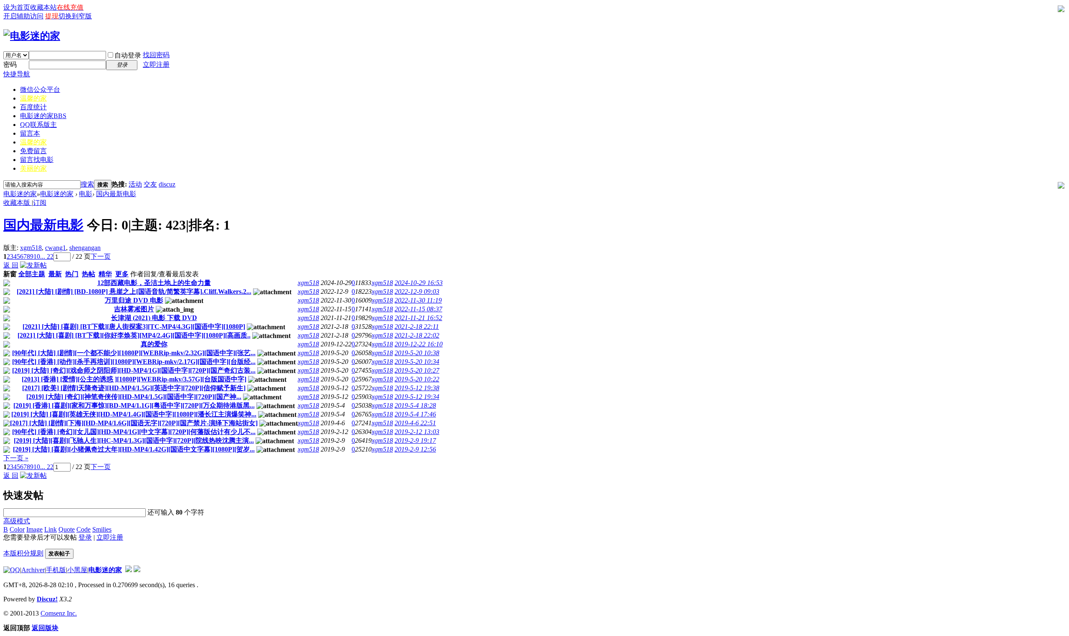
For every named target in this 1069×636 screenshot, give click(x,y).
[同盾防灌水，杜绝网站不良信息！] (137, 569)
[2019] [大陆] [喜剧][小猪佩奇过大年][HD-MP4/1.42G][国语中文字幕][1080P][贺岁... (134, 449)
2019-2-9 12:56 (415, 449)
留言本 (30, 133)
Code (83, 529)
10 (36, 256)
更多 (122, 274)
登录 (85, 537)
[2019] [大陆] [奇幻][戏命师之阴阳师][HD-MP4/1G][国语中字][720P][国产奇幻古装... (134, 370)
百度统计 (33, 107)
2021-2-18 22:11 (417, 326)
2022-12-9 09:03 (417, 291)
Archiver (33, 569)
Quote (66, 529)
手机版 (56, 569)
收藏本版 (17, 202)
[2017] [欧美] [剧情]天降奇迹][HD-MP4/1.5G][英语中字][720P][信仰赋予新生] (134, 387)
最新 (55, 274)
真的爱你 (154, 344)
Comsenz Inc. (59, 613)
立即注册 (156, 64)
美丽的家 (33, 168)
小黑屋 (77, 569)
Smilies (101, 529)
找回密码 (156, 54)
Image (34, 529)
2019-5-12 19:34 (417, 396)
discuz (167, 184)
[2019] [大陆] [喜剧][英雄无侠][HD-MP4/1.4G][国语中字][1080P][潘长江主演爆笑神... (133, 414)
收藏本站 (43, 7)
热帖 (88, 274)
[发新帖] (33, 265)
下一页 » (15, 458)
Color (17, 529)
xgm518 (31, 247)
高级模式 (16, 521)
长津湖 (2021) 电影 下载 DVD (154, 317)
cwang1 (55, 247)
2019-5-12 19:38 (417, 387)
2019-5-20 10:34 (417, 361)
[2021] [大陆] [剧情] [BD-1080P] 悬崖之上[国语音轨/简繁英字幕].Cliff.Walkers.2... (134, 291)
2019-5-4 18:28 (415, 405)
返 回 (10, 265)
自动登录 (127, 55)
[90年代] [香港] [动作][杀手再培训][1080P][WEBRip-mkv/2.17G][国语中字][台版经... (134, 361)
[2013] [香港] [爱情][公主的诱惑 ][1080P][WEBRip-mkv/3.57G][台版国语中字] (134, 379)
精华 (105, 274)
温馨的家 (33, 98)
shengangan (85, 247)
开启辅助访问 (23, 16)
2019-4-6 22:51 (415, 423)
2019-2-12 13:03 (417, 431)
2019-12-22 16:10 (419, 344)
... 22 (46, 256)
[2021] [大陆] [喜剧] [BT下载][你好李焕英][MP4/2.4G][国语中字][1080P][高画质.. (134, 335)
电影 (85, 193)
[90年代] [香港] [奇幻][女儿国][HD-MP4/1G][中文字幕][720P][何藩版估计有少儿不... (134, 431)
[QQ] (11, 569)
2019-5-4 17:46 (415, 414)
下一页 (101, 256)
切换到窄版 (75, 16)
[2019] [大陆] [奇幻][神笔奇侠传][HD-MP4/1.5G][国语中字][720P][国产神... (133, 396)
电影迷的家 (43, 115)
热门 (72, 274)
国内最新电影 (116, 193)
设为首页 (16, 7)
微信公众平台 (40, 89)
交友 (150, 184)
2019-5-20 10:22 (417, 379)
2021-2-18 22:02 (417, 335)
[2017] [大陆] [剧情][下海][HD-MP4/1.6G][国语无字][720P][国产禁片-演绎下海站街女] (134, 423)
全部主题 (31, 274)
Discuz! (47, 599)
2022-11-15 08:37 (418, 309)
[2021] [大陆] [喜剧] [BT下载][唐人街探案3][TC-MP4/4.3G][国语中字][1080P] (134, 326)
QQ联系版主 (38, 124)
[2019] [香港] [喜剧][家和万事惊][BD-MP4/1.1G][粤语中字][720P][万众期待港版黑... (134, 405)
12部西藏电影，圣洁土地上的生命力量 (154, 282)
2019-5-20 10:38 (417, 352)
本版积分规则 (23, 553)
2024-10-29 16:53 (419, 282)
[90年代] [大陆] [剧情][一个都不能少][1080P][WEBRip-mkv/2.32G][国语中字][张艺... (134, 352)
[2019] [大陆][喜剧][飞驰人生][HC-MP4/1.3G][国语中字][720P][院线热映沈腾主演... (134, 440)
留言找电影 (36, 159)
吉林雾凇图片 (134, 309)
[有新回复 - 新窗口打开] (6, 284)
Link (50, 529)
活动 (135, 184)
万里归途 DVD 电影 (134, 300)
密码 (10, 64)
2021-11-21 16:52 (418, 317)
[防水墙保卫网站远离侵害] (128, 569)
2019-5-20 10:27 (417, 370)
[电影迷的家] (31, 35)
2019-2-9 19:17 (415, 440)
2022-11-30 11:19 (418, 300)
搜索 (87, 184)
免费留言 (33, 150)
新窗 (10, 274)
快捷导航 (16, 74)
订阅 (39, 202)
